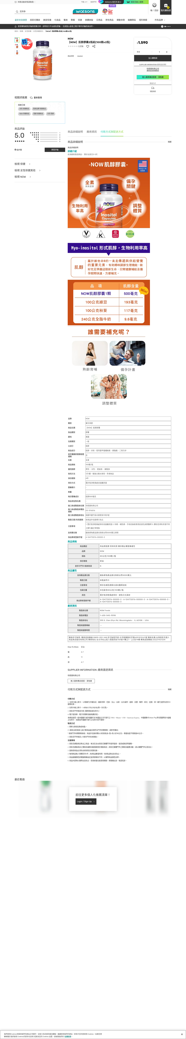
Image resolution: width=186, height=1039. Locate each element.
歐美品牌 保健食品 (39, 109)
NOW (70, 38)
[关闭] (182, 1034)
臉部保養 (47, 20)
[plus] (167, 52)
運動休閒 (121, 20)
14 (89, 708)
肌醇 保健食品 (38, 114)
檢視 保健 (20, 164)
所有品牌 (159, 20)
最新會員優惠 (21, 20)
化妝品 (57, 20)
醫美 (66, 20)
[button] (165, 7)
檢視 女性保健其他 (25, 170)
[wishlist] (88, 46)
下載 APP (84, 2)
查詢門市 (93, 2)
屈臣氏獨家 (35, 20)
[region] (93, 1034)
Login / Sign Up (84, 801)
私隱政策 (68, 1036)
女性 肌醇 (50, 114)
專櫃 (73, 20)
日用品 (99, 20)
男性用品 (109, 20)
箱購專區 (132, 20)
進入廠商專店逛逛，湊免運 (152, 77)
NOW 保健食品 (24, 114)
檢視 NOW (20, 177)
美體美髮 (89, 20)
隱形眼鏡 (143, 20)
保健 (80, 20)
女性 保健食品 (24, 109)
